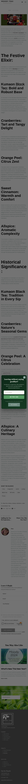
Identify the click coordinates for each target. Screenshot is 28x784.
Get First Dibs (14, 397)
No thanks (14, 404)
